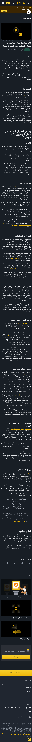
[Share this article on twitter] (30, 563)
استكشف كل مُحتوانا (17, 672)
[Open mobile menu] (3, 3)
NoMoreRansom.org (19, 521)
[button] (3, 3)
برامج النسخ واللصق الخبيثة (23, 323)
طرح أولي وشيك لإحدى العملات (17, 268)
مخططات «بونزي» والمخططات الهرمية (21, 429)
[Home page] (21, 3)
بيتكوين (15, 151)
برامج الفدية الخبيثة (26, 473)
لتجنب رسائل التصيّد (20, 395)
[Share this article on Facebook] (22, 563)
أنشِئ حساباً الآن (16, 657)
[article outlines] (29, 12)
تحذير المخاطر (24, 734)
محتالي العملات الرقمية (20, 95)
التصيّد (25, 374)
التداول (15, 186)
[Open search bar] (12, 3)
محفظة (8, 335)
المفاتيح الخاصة (15, 258)
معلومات (5, 165)
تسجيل (8, 3)
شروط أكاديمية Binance (16, 734)
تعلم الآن (4, 11)
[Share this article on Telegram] (14, 563)
